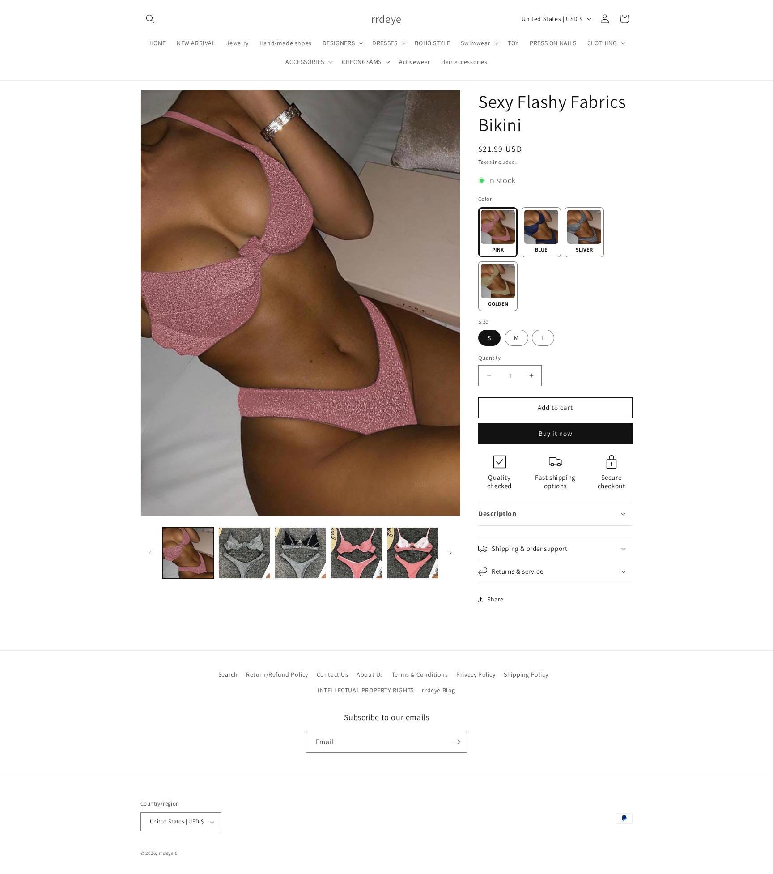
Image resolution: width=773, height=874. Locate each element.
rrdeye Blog (438, 690)
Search (228, 674)
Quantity (489, 358)
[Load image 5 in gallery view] (244, 553)
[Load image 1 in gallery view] (188, 553)
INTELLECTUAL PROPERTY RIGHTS (366, 690)
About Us (370, 674)
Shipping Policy (526, 674)
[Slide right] (450, 553)
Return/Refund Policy (277, 674)
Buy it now (556, 433)
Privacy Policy (475, 674)
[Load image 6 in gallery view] (300, 553)
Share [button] (495, 599)
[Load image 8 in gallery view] (412, 553)
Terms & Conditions (420, 674)
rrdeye (166, 853)
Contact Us (332, 674)
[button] (150, 19)
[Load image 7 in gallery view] (356, 553)
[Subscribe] (457, 741)
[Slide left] (150, 553)
